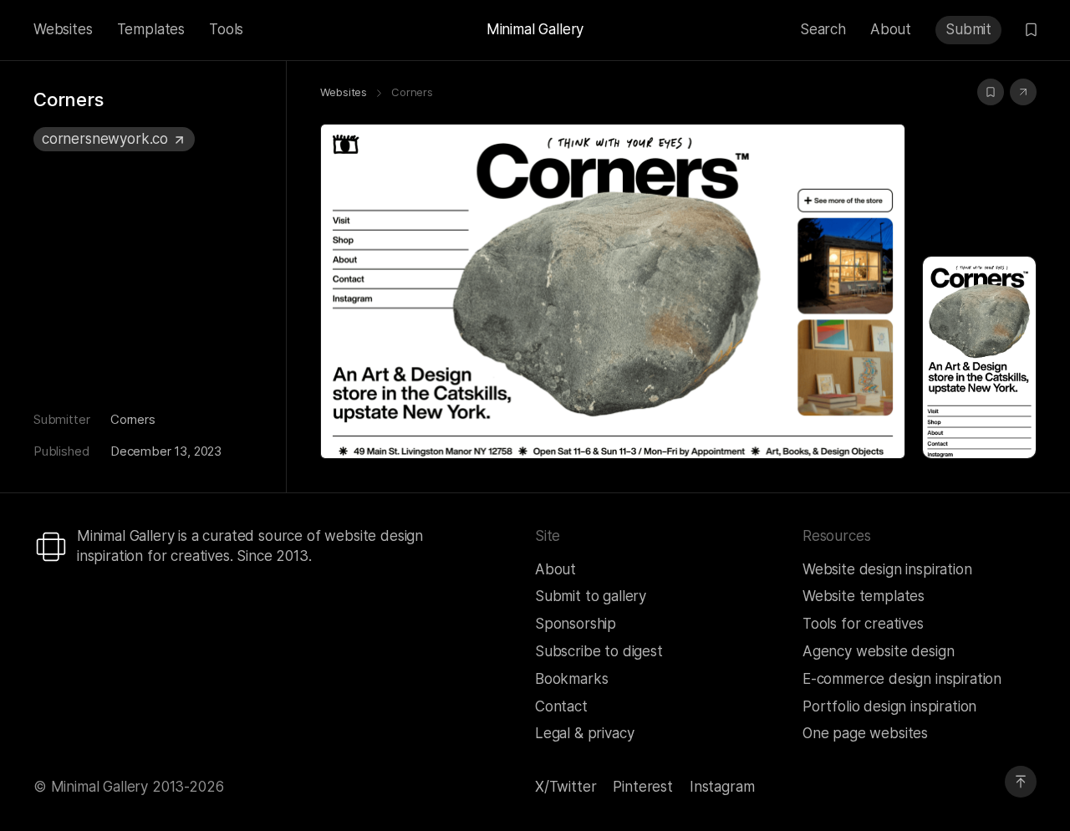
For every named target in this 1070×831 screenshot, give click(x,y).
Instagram (722, 786)
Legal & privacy (584, 733)
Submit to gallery (590, 596)
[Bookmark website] (990, 92)
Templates (151, 29)
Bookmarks (571, 678)
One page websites (865, 733)
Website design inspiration (887, 569)
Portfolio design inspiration (889, 706)
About (890, 29)
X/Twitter (565, 786)
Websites (63, 29)
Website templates (863, 596)
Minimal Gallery (535, 29)
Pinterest (642, 786)
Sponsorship (575, 623)
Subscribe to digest (599, 651)
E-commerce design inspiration (901, 678)
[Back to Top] (1021, 782)
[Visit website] (1023, 92)
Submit (968, 29)
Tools (226, 29)
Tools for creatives (863, 623)
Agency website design (878, 651)
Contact (561, 706)
